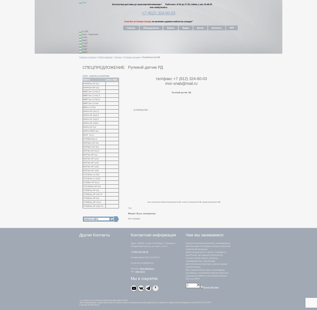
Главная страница (87, 57)
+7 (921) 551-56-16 (139, 252)
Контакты (217, 28)
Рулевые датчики (132, 57)
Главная (131, 28)
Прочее (118, 57)
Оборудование (151, 28)
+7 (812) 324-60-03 (158, 13)
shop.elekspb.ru (147, 269)
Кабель (171, 28)
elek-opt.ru (140, 271)
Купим (200, 28)
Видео (185, 28)
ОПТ (232, 28)
